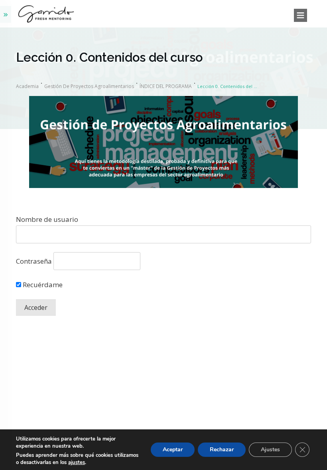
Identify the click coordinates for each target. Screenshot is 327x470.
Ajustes (270, 449)
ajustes (76, 462)
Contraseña (34, 261)
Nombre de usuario (47, 219)
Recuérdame (42, 284)
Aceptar (173, 449)
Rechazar (222, 449)
